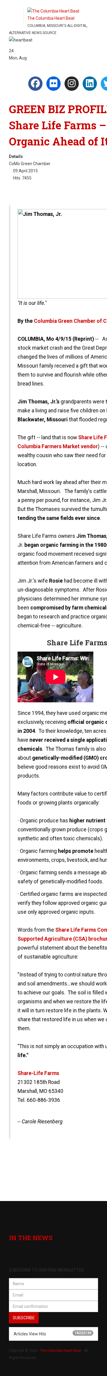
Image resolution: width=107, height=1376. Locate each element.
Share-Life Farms (38, 1073)
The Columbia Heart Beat (60, 1351)
